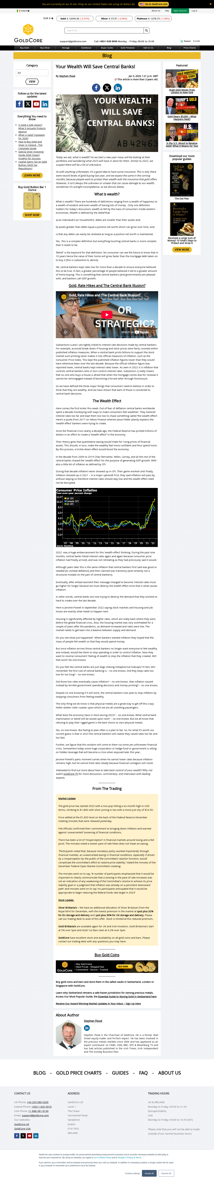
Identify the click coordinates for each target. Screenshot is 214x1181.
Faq (143, 1073)
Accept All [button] (149, 1173)
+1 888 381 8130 (38, 1111)
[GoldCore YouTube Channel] (36, 104)
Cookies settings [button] (132, 1173)
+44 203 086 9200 (37, 1102)
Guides (120, 1073)
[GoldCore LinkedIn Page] (44, 104)
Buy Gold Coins (107, 954)
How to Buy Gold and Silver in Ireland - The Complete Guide (30, 145)
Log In (194, 11)
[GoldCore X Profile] (27, 104)
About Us (156, 11)
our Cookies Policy (102, 1157)
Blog (169, 48)
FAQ (167, 11)
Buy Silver (45, 48)
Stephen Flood (67, 76)
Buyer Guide (107, 48)
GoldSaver (86, 48)
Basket (192, 41)
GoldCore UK (21, 1124)
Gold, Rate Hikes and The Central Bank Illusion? (107, 285)
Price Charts (190, 48)
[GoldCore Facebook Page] (19, 104)
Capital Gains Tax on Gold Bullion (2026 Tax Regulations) (32, 165)
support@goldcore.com (73, 41)
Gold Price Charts (78, 1073)
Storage (66, 48)
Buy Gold (24, 48)
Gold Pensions (128, 48)
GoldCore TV (70, 773)
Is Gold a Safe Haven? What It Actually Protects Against (32, 128)
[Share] (96, 88)
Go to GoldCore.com (156, 4)
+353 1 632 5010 (108, 41)
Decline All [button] (166, 1173)
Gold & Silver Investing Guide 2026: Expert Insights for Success (31, 155)
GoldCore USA (22, 1128)
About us (169, 1073)
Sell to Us (148, 48)
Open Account (180, 11)
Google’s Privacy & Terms (129, 1157)
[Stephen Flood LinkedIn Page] (87, 1028)
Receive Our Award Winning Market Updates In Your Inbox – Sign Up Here (98, 1003)
